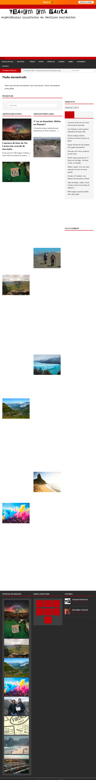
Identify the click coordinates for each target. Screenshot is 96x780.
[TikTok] (90, 7)
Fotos (41, 62)
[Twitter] (73, 7)
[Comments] (89, 114)
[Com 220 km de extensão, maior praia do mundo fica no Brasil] (47, 258)
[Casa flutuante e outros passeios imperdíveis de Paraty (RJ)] (16, 172)
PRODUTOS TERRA (86, 2)
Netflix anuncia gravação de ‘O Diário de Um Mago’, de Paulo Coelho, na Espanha (78, 160)
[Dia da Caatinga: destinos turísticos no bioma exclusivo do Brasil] (16, 285)
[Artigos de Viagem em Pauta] (67, 603)
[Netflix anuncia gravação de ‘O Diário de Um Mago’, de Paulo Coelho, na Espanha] (16, 706)
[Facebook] (69, 7)
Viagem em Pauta (80, 600)
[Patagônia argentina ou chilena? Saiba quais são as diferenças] (47, 365)
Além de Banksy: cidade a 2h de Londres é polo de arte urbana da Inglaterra (78, 185)
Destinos (20, 62)
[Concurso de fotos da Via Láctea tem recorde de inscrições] (16, 129)
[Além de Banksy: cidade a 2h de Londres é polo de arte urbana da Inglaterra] (16, 764)
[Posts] (69, 114)
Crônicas (51, 62)
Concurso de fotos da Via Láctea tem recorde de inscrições (14, 146)
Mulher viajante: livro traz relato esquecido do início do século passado (78, 169)
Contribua (81, 62)
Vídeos (32, 62)
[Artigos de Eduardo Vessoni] (67, 613)
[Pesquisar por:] (82, 70)
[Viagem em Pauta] (38, 18)
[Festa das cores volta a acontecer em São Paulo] (16, 513)
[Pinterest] (86, 7)
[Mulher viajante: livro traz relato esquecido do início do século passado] (16, 725)
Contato (5, 66)
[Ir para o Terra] (48, 2)
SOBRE (70, 62)
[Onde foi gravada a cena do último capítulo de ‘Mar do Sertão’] (47, 147)
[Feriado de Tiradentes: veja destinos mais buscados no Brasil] (16, 745)
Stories (61, 62)
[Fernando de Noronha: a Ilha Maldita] (47, 482)
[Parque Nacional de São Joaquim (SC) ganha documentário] (16, 408)
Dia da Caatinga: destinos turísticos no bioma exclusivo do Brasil (78, 138)
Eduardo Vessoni (80, 610)
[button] (2, 58)
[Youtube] (82, 7)
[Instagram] (78, 7)
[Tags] (79, 114)
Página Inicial (7, 62)
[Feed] (94, 7)
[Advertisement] (48, 38)
